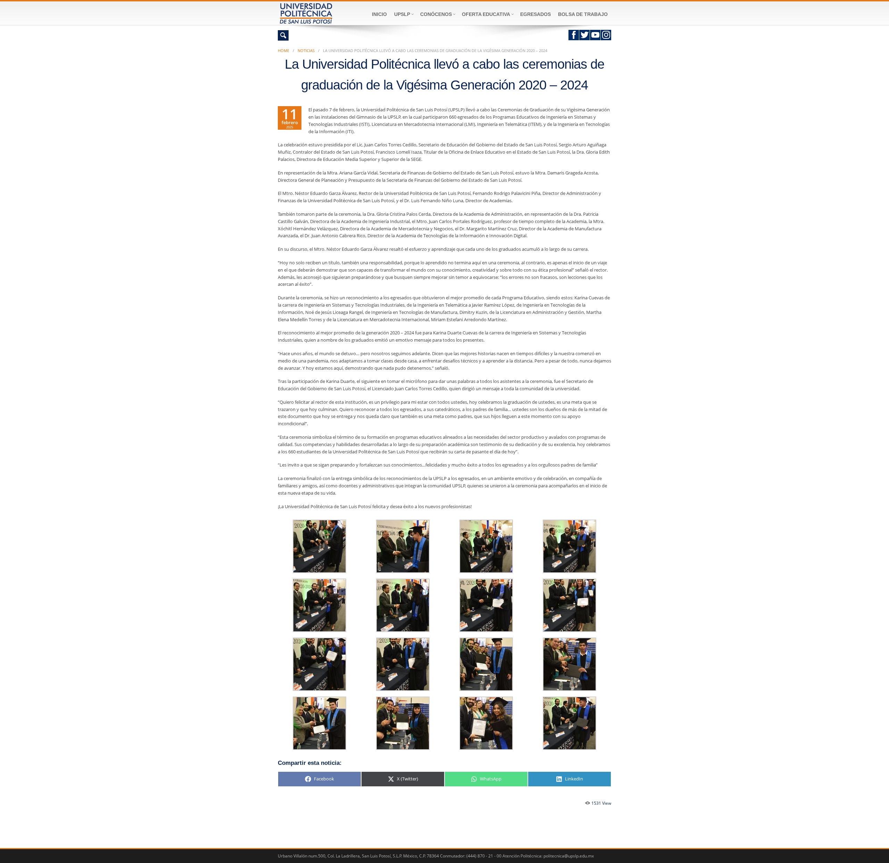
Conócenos (436, 14)
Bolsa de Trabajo (583, 14)
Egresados (535, 14)
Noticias (306, 50)
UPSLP (402, 14)
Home (283, 50)
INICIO (379, 14)
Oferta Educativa (486, 14)
